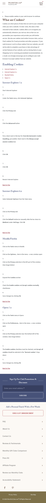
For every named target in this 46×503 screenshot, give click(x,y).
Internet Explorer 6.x (11, 72)
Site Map (33, 495)
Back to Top (6, 185)
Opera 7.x (7, 78)
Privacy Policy (13, 495)
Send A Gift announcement (23, 413)
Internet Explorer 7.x (11, 69)
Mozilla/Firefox (9, 75)
